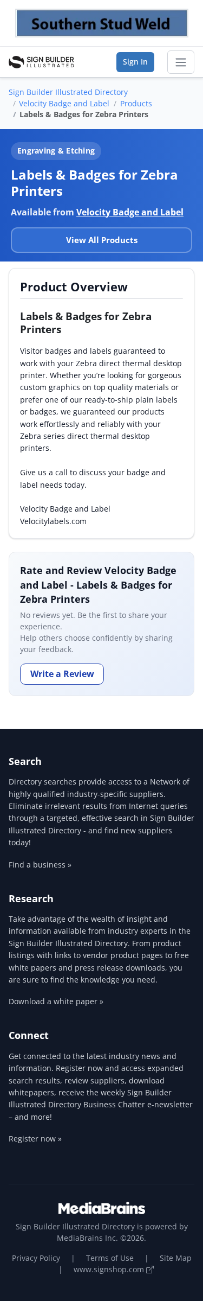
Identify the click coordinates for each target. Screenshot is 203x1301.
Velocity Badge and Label (64, 103)
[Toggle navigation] (180, 62)
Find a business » (40, 864)
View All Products (101, 239)
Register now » (35, 1138)
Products (136, 103)
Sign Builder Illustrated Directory (68, 92)
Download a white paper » (56, 1001)
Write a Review (62, 674)
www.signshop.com (110, 1269)
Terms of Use (110, 1258)
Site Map (176, 1258)
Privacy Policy (36, 1258)
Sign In (135, 61)
